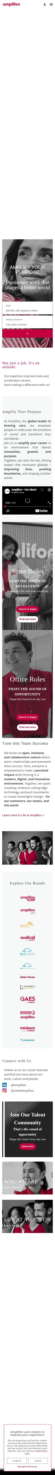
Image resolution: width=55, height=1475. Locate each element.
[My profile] (45, 4)
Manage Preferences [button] (27, 1466)
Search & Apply (28, 609)
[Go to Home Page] (11, 4)
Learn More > (12, 1187)
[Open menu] (51, 4)
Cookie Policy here (36, 1452)
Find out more (27, 619)
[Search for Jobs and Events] (27, 333)
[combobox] (27, 310)
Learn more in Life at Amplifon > (23, 815)
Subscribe (27, 1146)
